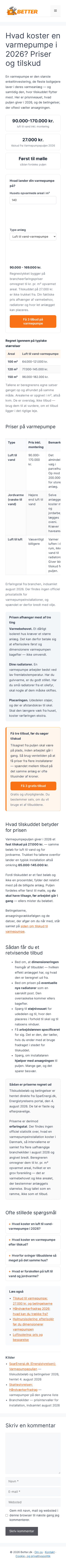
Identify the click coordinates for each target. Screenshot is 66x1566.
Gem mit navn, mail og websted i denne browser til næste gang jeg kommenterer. (34, 1515)
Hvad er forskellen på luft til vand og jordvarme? (31, 1274)
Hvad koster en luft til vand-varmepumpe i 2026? (31, 1226)
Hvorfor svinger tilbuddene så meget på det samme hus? (32, 1258)
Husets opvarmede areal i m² (30, 193)
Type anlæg (18, 230)
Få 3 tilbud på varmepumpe (33, 321)
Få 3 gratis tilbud (33, 786)
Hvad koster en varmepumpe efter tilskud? (32, 1242)
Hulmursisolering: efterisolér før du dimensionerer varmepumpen (33, 1324)
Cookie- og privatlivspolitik (33, 1556)
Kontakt (50, 1552)
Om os (38, 1552)
